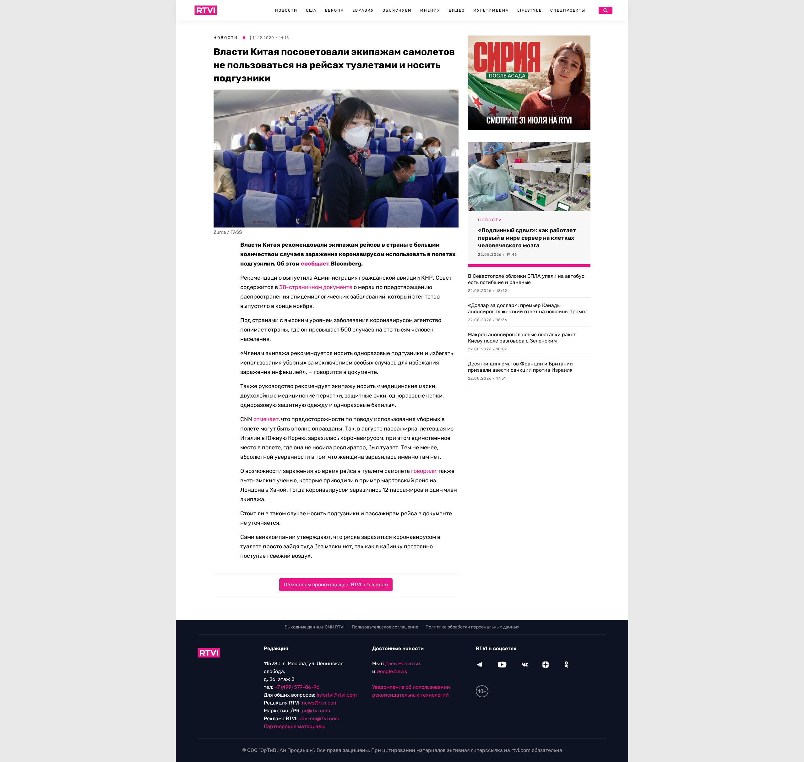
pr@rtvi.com (316, 711)
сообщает (315, 263)
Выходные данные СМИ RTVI (315, 627)
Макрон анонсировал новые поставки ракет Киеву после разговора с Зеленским (522, 338)
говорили (424, 471)
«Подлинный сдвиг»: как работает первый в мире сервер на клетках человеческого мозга (527, 238)
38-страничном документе (315, 287)
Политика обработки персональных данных (472, 627)
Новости (286, 10)
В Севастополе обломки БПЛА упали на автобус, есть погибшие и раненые (527, 279)
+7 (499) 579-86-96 (297, 687)
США (311, 10)
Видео (457, 10)
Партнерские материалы (294, 726)
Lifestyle (529, 10)
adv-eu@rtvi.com (319, 718)
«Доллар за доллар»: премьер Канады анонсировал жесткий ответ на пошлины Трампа (528, 308)
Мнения (430, 10)
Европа (334, 10)
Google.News (392, 671)
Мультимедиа (491, 10)
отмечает (266, 419)
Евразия (363, 10)
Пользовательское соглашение (385, 627)
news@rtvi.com (320, 703)
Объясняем (397, 10)
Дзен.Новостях (403, 663)
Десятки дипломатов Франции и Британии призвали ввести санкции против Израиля (520, 367)
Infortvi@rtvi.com (337, 695)
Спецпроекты (567, 10)
